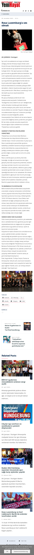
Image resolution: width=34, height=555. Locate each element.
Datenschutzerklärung (21, 551)
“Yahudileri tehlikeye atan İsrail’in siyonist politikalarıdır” (18, 342)
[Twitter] (26, 11)
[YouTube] (31, 11)
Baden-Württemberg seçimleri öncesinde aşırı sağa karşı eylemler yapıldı (13, 470)
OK (7, 551)
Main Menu (6, 14)
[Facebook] (23, 11)
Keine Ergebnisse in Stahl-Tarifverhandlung (13, 327)
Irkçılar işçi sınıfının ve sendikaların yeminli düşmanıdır (11, 426)
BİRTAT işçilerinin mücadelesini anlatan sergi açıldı (13, 382)
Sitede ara (6, 11)
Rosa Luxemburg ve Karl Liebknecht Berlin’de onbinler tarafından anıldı (14, 514)
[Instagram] (28, 11)
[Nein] (32, 550)
